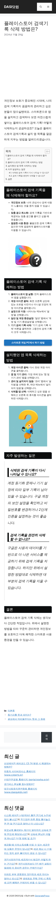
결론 (10, 179)
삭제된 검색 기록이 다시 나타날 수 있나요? (30, 173)
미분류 (11, 710)
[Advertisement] (28, 69)
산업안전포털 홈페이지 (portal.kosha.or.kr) (26, 779)
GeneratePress (42, 895)
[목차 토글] (46, 151)
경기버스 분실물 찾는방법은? (19, 784)
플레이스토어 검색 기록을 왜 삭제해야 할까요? (27, 157)
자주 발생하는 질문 (16, 169)
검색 (46, 737)
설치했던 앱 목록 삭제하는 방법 (22, 166)
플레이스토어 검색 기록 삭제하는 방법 (25, 162)
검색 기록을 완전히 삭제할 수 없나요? (29, 176)
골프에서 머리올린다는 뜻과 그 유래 (26, 719)
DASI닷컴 (11, 7)
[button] (40, 7)
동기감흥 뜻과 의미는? (19, 715)
